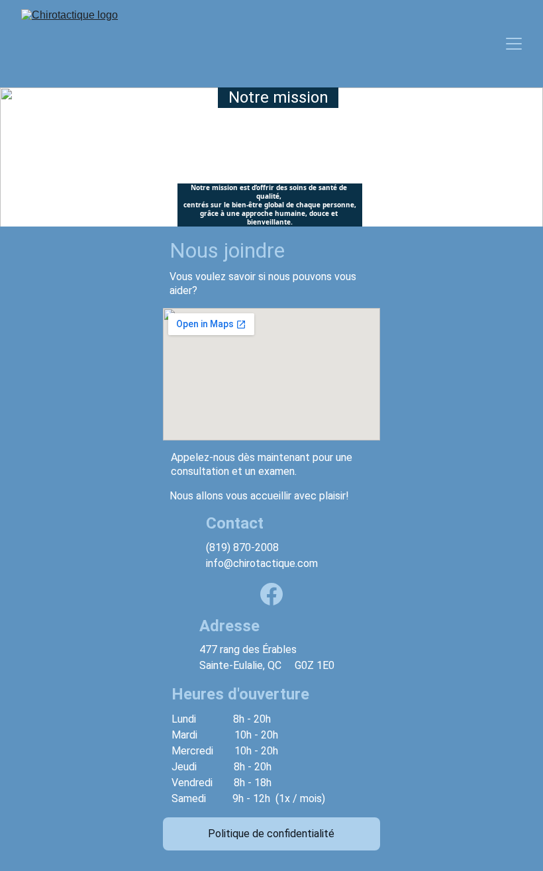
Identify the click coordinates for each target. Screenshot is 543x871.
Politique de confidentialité (271, 833)
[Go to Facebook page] (271, 594)
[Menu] (514, 44)
